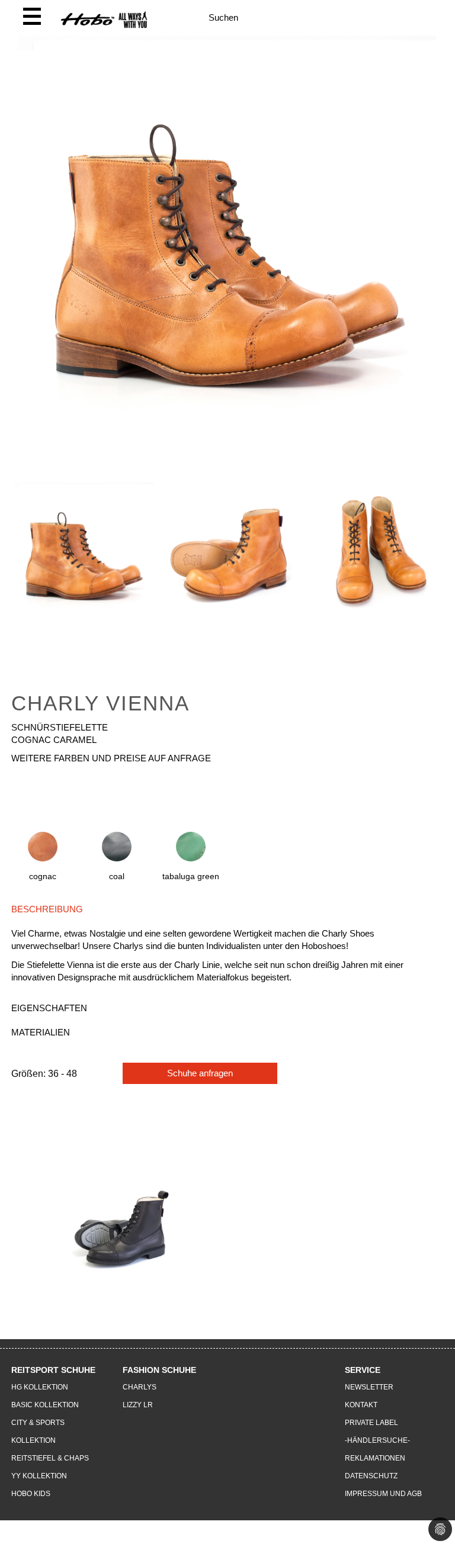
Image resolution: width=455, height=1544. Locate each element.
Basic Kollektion (45, 1405)
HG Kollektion (39, 1387)
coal (116, 876)
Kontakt (361, 1405)
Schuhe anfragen (200, 1073)
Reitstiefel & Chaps (50, 1458)
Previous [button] (8, 578)
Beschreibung (47, 909)
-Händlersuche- (377, 1440)
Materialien (40, 1032)
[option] (83, 566)
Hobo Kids (30, 1494)
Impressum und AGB (383, 1494)
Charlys (139, 1387)
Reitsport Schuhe (53, 1370)
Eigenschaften (49, 1008)
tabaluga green (190, 876)
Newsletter (369, 1387)
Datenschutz (371, 1476)
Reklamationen (375, 1458)
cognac (42, 876)
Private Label (371, 1422)
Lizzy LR (138, 1405)
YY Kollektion (39, 1476)
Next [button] (447, 578)
